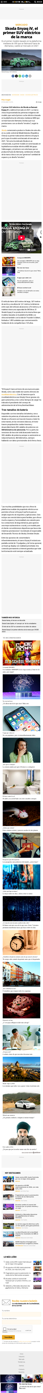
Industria (17, 1200)
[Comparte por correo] (30, 76)
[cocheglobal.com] (21, 2)
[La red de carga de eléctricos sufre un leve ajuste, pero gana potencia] (8, 1226)
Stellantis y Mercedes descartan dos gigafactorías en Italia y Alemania (26, 1216)
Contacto (21, 1369)
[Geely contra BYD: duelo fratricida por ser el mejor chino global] (8, 1179)
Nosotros (21, 1372)
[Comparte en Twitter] (16, 76)
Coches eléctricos (31, 95)
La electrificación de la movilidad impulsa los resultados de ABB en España (26, 1233)
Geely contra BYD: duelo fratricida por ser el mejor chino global (27, 1178)
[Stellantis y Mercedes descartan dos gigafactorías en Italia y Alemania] (8, 1216)
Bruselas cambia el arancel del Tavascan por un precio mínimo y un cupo (26, 1206)
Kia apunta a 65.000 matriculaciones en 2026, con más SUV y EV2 (26, 1187)
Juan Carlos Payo (24, 1191)
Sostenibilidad (19, 1245)
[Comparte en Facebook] (13, 76)
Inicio (21, 1354)
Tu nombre (6, 1311)
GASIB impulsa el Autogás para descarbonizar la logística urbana (26, 1242)
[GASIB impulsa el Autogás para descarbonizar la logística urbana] (8, 1244)
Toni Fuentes (24, 1200)
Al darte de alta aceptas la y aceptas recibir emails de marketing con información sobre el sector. (21, 1342)
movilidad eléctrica (9, 394)
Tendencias (18, 1228)
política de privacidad (25, 1341)
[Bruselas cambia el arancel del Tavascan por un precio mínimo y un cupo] (8, 1207)
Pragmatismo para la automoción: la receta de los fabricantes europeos (27, 1196)
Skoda (22, 95)
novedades (15, 95)
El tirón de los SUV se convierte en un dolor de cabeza (19, 627)
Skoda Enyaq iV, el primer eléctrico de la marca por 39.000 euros (20, 631)
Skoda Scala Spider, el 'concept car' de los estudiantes (19, 623)
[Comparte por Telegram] (23, 76)
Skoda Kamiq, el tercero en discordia (13, 620)
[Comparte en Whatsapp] (19, 76)
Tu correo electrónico (9, 1318)
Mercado (17, 1181)
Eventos (21, 1366)
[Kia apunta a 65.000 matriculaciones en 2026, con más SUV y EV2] (8, 1187)
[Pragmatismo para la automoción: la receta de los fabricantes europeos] (8, 1197)
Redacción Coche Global (27, 1238)
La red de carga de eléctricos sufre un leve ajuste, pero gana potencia (27, 1225)
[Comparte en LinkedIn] (26, 76)
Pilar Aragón (6, 100)
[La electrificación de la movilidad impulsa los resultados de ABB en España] (8, 1234)
